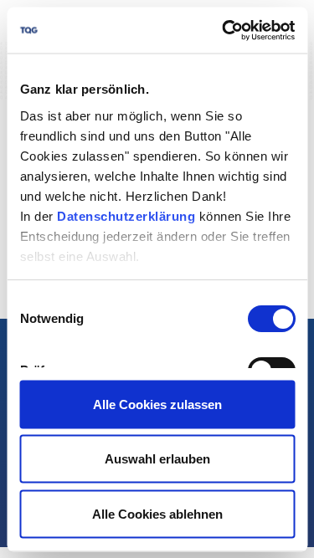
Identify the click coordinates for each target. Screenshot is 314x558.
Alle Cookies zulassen (157, 404)
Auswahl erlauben (157, 459)
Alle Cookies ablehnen (157, 513)
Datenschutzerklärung (126, 215)
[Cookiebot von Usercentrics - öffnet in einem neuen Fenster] (223, 30)
